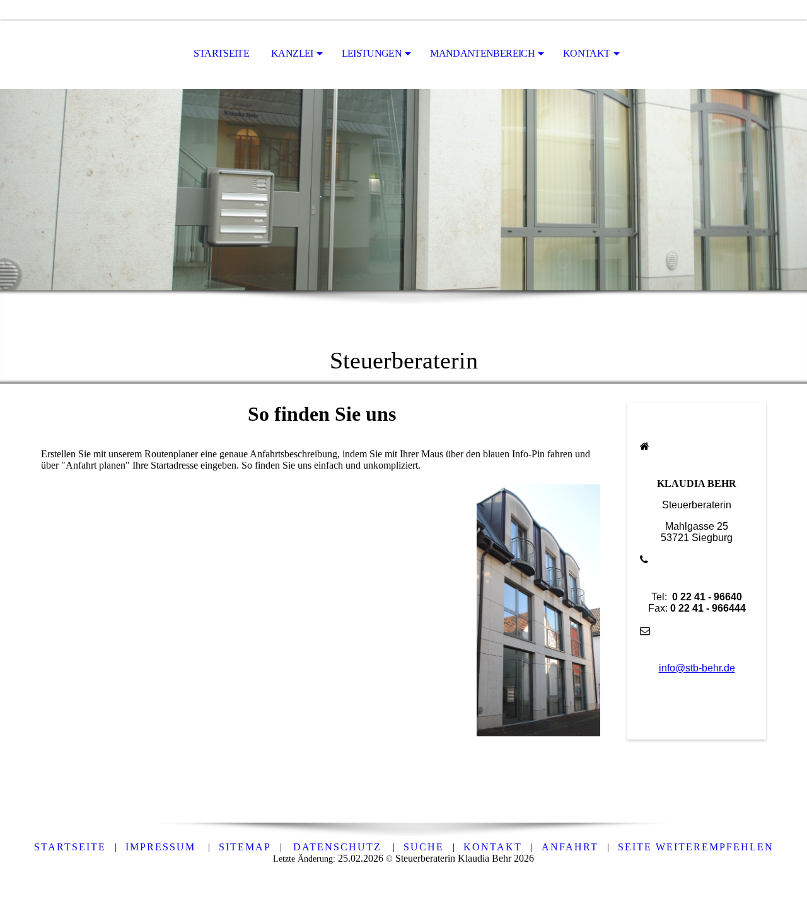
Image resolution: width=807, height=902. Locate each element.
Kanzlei (292, 53)
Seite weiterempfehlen (696, 847)
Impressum (162, 847)
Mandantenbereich (482, 53)
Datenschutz (337, 847)
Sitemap (245, 847)
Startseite (221, 53)
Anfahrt (570, 847)
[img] (403, 189)
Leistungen (372, 53)
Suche (424, 847)
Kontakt (586, 53)
